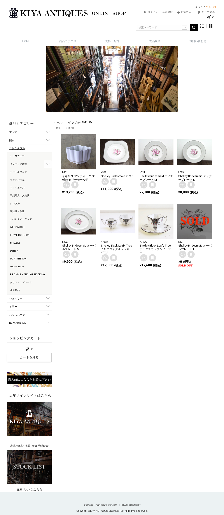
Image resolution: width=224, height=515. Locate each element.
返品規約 (155, 41)
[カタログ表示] (210, 26)
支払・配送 (112, 41)
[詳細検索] (184, 27)
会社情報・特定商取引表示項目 (101, 505)
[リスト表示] (202, 26)
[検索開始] (194, 27)
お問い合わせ (197, 41)
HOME (26, 41)
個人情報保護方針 (131, 505)
